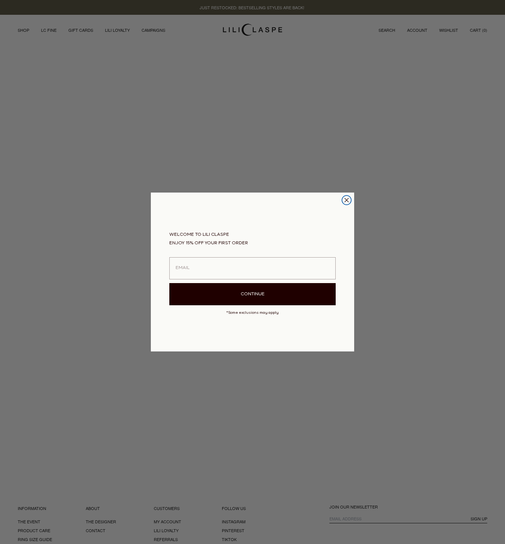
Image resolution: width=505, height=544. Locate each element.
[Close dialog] (346, 200)
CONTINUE (253, 294)
